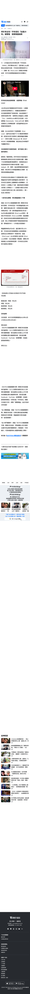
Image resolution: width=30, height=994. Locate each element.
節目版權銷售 (4, 969)
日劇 (21, 482)
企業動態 (3, 961)
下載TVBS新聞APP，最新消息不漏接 (15, 514)
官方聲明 (3, 975)
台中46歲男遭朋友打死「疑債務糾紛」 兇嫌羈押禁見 (16, 25)
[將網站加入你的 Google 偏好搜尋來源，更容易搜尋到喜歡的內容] (15, 518)
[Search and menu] (27, 21)
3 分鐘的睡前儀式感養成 (15, 492)
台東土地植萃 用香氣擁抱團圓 (15, 489)
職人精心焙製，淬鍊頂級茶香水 (15, 490)
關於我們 (3, 937)
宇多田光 (27, 482)
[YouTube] (19, 929)
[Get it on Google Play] (19, 983)
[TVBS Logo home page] (5, 22)
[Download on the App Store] (10, 983)
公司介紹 (3, 959)
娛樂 (5, 28)
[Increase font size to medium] (22, 22)
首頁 (2, 28)
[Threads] (13, 929)
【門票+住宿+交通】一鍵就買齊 (15, 500)
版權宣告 (3, 952)
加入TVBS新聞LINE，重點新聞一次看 (15, 516)
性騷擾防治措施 (4, 948)
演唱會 (3, 482)
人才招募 (3, 963)
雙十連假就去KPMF (15, 497)
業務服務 (3, 973)
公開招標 (3, 971)
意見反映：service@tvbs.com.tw (15, 923)
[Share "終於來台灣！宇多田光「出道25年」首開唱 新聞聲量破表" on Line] (24, 21)
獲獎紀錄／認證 (4, 977)
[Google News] (22, 929)
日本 (8, 482)
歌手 (13, 482)
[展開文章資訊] (27, 37)
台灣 (17, 482)
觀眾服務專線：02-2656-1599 (15, 925)
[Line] (10, 929)
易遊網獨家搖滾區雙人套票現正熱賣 (15, 498)
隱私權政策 (3, 946)
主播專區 (3, 965)
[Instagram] (16, 929)
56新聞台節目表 (4, 939)
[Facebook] (8, 929)
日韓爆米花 (10, 28)
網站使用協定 (4, 950)
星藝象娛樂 (3, 967)
